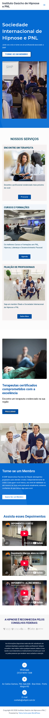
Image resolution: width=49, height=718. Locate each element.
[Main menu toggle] (44, 5)
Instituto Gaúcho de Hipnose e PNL (20, 5)
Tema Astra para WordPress (29, 713)
